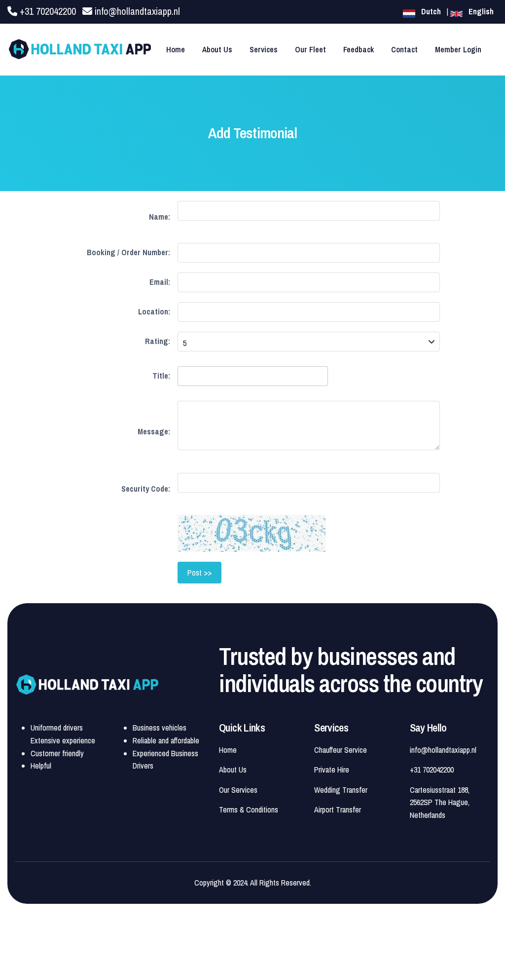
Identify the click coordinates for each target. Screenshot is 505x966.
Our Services (238, 789)
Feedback (358, 49)
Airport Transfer (337, 809)
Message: (154, 431)
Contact (404, 49)
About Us (217, 49)
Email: (159, 281)
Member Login (458, 49)
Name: (159, 216)
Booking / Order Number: (128, 252)
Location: (154, 311)
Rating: (157, 341)
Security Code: (145, 488)
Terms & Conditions (248, 809)
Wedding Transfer (340, 789)
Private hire (331, 769)
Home (175, 49)
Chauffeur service (340, 749)
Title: (161, 375)
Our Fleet (310, 49)
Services (264, 49)
